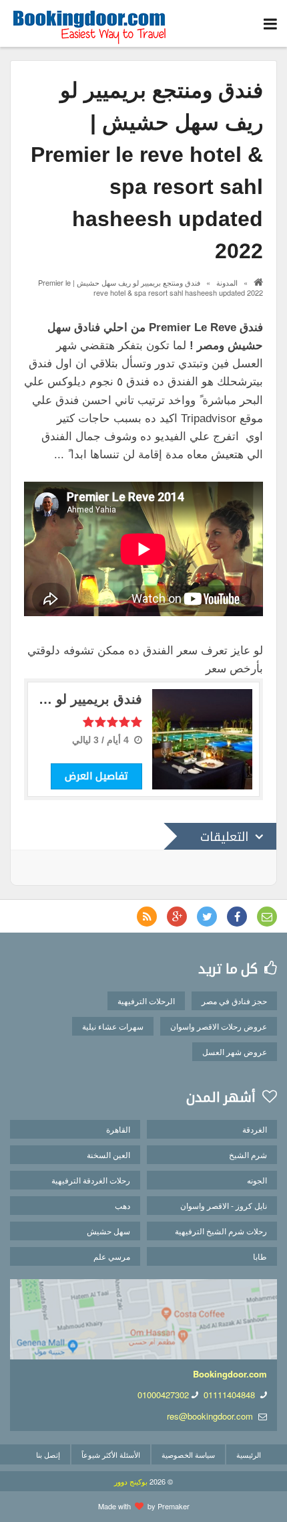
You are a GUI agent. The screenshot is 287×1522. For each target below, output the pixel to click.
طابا (260, 1256)
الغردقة (254, 1129)
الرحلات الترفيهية (146, 1000)
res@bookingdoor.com (210, 1416)
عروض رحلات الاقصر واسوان (218, 1026)
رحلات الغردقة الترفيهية (90, 1179)
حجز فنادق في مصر (234, 1000)
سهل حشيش (108, 1230)
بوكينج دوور (131, 1481)
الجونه (257, 1179)
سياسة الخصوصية (188, 1454)
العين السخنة (108, 1154)
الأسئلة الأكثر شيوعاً (110, 1454)
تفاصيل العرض (96, 775)
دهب (122, 1205)
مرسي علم (111, 1256)
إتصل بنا (48, 1454)
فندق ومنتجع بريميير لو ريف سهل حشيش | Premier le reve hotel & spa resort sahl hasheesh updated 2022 (150, 287)
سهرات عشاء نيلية (113, 1026)
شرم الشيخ (248, 1154)
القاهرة (118, 1129)
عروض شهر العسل (234, 1051)
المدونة (227, 282)
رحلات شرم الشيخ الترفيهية (221, 1230)
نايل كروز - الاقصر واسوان (223, 1205)
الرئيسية (248, 1454)
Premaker (174, 1506)
